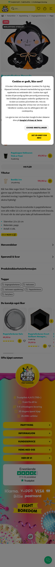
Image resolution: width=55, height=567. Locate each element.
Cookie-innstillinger (36, 127)
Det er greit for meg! (39, 136)
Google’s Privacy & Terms (31, 120)
